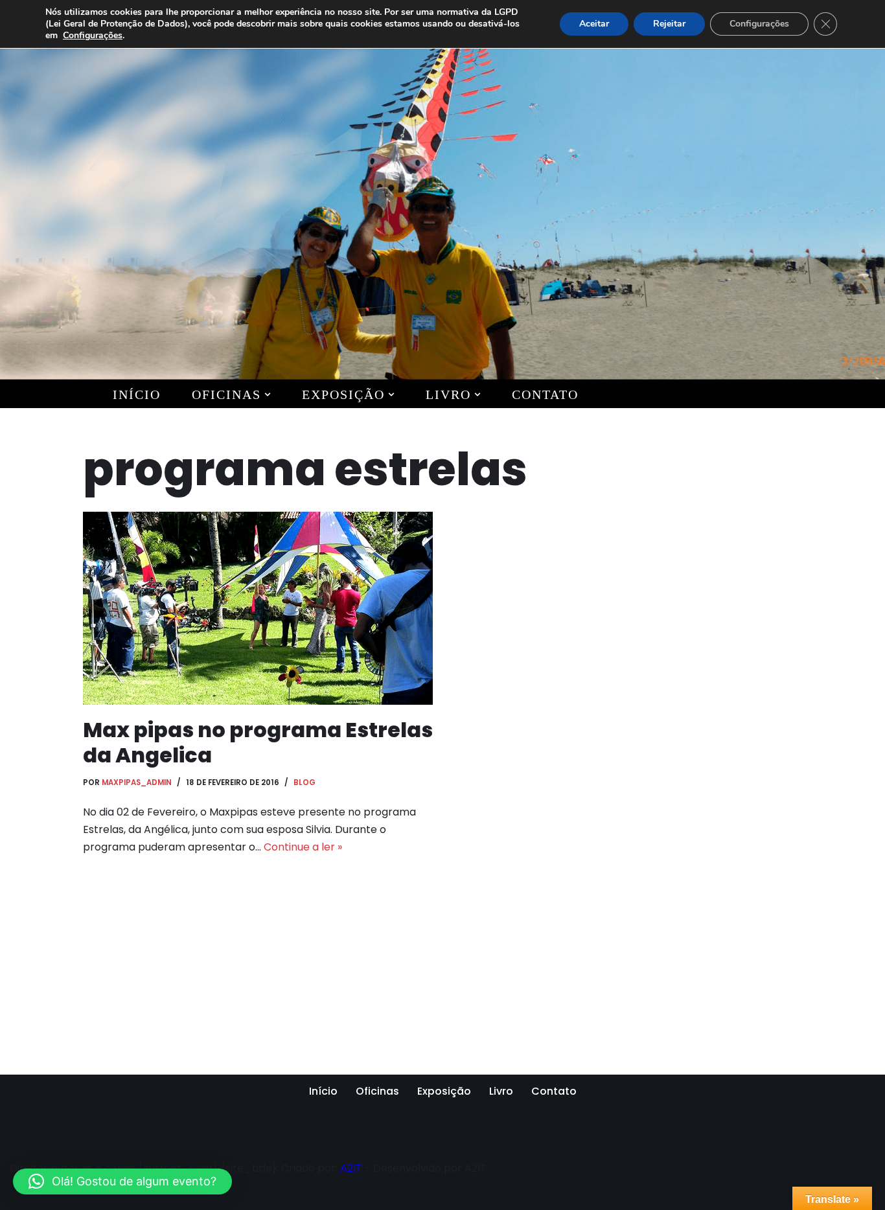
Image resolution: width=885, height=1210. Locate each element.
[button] (267, 394)
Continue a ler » (303, 846)
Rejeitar (669, 23)
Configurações (92, 35)
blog (304, 782)
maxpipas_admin (137, 782)
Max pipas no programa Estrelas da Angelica (258, 742)
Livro (501, 1091)
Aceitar (594, 23)
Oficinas (377, 1091)
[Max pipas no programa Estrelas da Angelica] (258, 608)
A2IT (351, 1168)
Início (137, 394)
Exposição (444, 1091)
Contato (545, 394)
